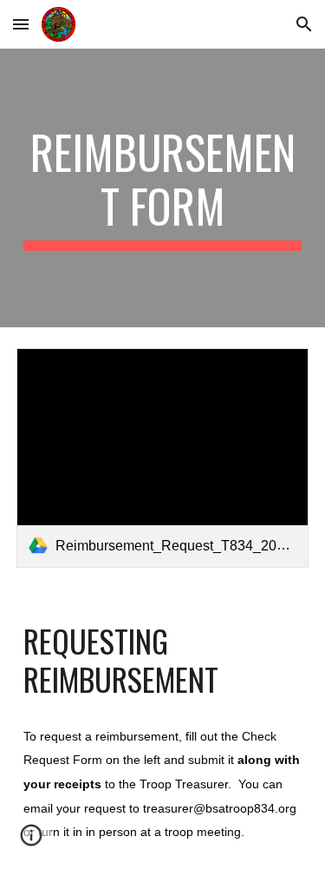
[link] (162, 458)
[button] (21, 24)
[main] (162, 188)
